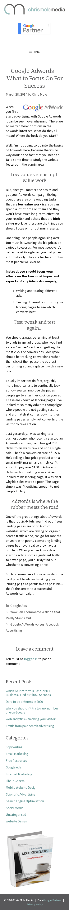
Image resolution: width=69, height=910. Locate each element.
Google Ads (18, 605)
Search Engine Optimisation (25, 801)
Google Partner (52, 900)
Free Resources (16, 761)
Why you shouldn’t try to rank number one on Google (32, 710)
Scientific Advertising (20, 794)
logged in (31, 659)
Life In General (15, 781)
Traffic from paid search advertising (30, 726)
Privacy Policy (34, 904)
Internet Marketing (19, 774)
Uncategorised (16, 815)
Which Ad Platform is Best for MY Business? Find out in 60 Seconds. (28, 693)
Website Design (16, 821)
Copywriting (14, 747)
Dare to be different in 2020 (24, 702)
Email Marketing (17, 754)
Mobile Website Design (21, 787)
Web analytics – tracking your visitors (31, 719)
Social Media (14, 808)
